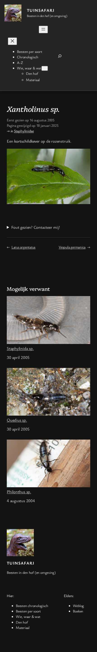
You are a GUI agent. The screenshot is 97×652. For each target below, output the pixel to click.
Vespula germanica (72, 247)
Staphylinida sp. (20, 348)
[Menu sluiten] (12, 41)
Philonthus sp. (19, 491)
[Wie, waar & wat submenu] (45, 68)
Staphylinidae (24, 130)
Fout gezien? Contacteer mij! (35, 227)
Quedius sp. (17, 419)
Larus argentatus (23, 247)
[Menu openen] (43, 29)
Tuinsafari (40, 10)
